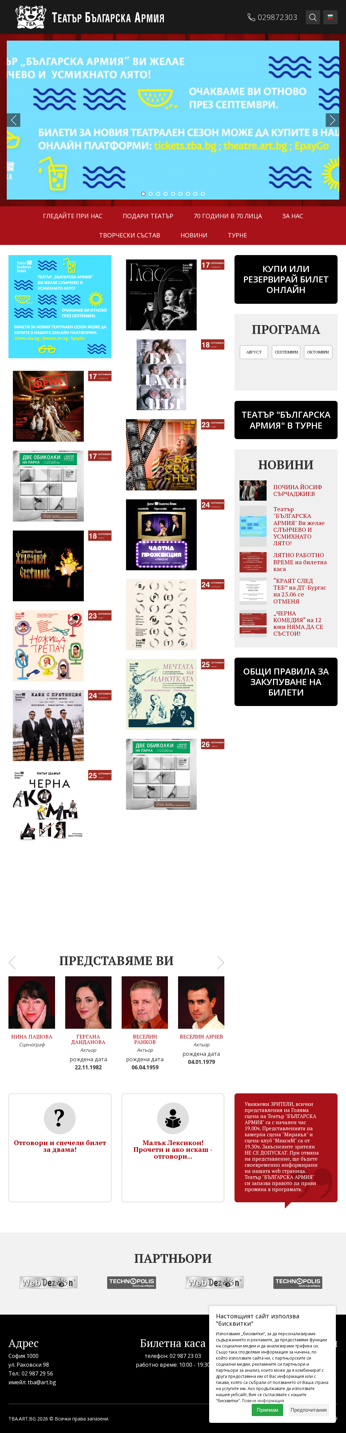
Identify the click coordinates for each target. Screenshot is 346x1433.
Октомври (318, 352)
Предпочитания (309, 1410)
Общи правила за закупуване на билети (286, 681)
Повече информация (263, 1401)
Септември (286, 352)
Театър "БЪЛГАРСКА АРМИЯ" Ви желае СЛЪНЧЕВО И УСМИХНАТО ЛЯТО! (299, 526)
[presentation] (13, 120)
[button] (143, 194)
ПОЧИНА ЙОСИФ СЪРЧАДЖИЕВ (297, 490)
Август (254, 352)
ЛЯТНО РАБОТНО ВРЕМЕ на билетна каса (300, 561)
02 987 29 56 (37, 1373)
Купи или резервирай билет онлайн (286, 279)
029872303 (277, 17)
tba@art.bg (42, 1382)
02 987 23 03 (185, 1356)
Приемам (267, 1410)
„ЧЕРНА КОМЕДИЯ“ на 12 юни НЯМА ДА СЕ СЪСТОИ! (298, 623)
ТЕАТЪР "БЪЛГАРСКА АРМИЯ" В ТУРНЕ (286, 419)
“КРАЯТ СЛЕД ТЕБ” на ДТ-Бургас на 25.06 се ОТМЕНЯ (299, 590)
